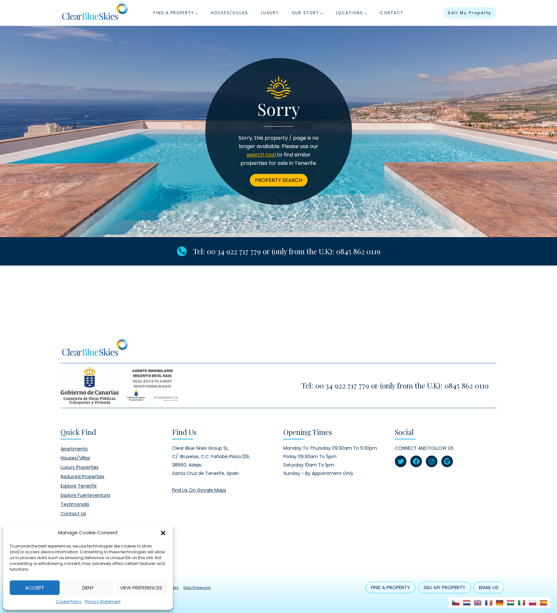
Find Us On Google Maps (199, 490)
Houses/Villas (229, 12)
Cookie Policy (69, 601)
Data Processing (197, 587)
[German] (499, 603)
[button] (163, 532)
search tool (262, 154)
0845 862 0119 (358, 251)
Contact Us (73, 513)
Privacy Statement (103, 601)
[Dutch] (467, 603)
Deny (88, 587)
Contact (392, 12)
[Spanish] (543, 603)
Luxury (270, 12)
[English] (478, 603)
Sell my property (470, 12)
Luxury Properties (80, 467)
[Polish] (532, 603)
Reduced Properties (82, 476)
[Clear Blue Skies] (95, 13)
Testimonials (75, 504)
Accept (34, 587)
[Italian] (521, 603)
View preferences (141, 587)
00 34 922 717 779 (234, 251)
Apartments (74, 449)
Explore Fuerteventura (85, 495)
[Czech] (456, 603)
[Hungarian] (510, 603)
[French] (489, 603)
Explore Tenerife (79, 486)
